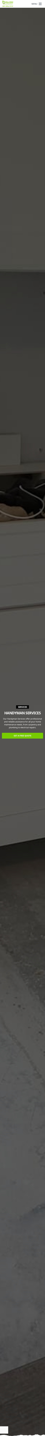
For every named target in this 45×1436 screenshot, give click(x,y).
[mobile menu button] (40, 4)
